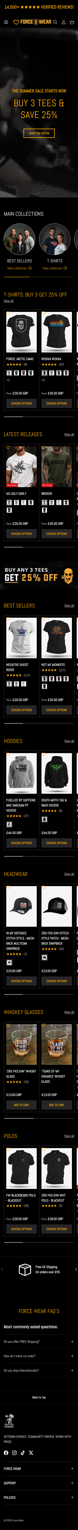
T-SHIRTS (54, 261)
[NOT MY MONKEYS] (56, 638)
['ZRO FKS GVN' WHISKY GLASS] (21, 1044)
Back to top (39, 1397)
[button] (72, 22)
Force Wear (17, 1520)
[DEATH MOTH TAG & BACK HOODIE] (56, 773)
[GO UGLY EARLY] (21, 466)
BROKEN (46, 493)
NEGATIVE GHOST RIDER (17, 667)
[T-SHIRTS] (54, 239)
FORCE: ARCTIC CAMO (20, 359)
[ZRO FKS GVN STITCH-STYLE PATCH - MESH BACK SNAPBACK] (56, 906)
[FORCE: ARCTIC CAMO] (21, 332)
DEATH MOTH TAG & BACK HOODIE (54, 802)
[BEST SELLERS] (19, 239)
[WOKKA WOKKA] (56, 332)
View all (9, 301)
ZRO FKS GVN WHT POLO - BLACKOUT (53, 1198)
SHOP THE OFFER (39, 133)
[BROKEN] (56, 466)
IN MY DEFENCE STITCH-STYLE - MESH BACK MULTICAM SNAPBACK (20, 941)
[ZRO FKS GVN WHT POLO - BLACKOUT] (56, 1168)
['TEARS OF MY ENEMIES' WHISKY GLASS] (56, 1044)
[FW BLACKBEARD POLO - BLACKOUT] (21, 1168)
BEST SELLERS (19, 261)
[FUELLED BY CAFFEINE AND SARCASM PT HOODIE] (21, 773)
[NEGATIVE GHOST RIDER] (21, 638)
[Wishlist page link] (16, 22)
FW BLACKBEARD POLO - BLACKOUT (21, 1198)
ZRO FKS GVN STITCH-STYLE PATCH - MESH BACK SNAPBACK (55, 938)
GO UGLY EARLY (16, 493)
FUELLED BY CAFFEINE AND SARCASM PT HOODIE (21, 805)
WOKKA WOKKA (51, 359)
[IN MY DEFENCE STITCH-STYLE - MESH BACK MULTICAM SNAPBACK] (21, 906)
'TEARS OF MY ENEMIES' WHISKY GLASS (53, 1076)
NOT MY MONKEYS (53, 664)
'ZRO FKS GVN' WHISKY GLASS (21, 1073)
